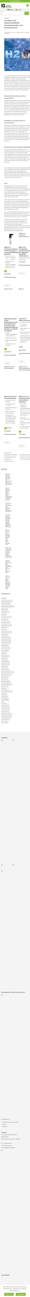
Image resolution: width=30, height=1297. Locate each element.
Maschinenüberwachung (7, 672)
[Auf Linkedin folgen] (3, 1278)
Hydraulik (4, 653)
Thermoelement (5, 719)
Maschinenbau (5, 669)
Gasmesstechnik (6, 648)
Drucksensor (5, 619)
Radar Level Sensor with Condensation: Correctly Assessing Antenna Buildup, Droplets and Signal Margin (8, 552)
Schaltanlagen (5, 699)
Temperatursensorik (6, 716)
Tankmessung (5, 711)
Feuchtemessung (6, 637)
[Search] (27, 13)
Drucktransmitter (6, 622)
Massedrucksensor (6, 674)
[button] (27, 5)
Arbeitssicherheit (6, 603)
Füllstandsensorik (6, 642)
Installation (4, 658)
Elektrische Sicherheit (4, 628)
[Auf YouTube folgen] (7, 1278)
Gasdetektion (5, 645)
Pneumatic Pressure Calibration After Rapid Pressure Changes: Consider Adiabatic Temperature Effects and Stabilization (8, 520)
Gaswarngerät (5, 650)
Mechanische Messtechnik (5, 678)
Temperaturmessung (7, 714)
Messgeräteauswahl (6, 684)
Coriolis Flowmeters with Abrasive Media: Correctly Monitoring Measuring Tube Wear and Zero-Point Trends (8, 582)
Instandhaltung (5, 661)
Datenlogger (5, 609)
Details (7, 285)
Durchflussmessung (6, 625)
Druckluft (4, 614)
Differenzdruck (5, 611)
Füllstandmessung (6, 640)
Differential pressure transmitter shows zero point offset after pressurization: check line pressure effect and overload (8, 479)
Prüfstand (4, 694)
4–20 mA (4, 598)
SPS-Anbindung (4, 702)
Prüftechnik (4, 696)
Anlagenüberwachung (7, 601)
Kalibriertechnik (5, 664)
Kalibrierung (4, 666)
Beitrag (6, 18)
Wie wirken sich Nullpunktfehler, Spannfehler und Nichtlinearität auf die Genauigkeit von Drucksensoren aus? (10, 457)
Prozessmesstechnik (7, 691)
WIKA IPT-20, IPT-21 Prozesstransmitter (10, 397)
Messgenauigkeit (6, 681)
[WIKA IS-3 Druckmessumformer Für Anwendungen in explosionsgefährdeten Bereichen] (10, 239)
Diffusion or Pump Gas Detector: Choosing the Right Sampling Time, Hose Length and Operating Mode (7, 537)
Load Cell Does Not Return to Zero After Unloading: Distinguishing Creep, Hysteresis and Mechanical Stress (8, 566)
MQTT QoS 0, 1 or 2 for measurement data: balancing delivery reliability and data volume (8, 507)
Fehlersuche (5, 634)
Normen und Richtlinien (5, 687)
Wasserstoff (5, 722)
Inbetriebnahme (5, 656)
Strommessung (5, 708)
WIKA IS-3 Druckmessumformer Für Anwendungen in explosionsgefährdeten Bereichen (11, 251)
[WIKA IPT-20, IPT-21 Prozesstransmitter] (10, 380)
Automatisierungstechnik (8, 606)
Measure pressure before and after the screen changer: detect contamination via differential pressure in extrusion (8, 494)
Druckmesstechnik (6, 617)
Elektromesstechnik (6, 632)
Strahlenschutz (5, 706)
